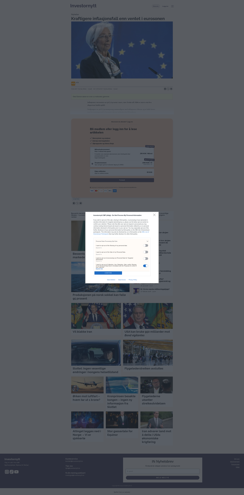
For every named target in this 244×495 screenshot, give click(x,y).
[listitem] (122, 241)
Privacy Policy (133, 279)
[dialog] (122, 247)
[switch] (145, 245)
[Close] (155, 215)
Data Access (122, 279)
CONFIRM (108, 273)
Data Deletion (111, 279)
